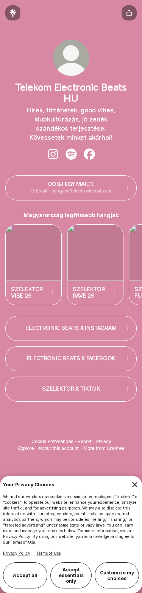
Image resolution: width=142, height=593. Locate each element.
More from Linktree (103, 448)
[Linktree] (12, 13)
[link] (53, 154)
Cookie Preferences (52, 441)
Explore (26, 448)
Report (85, 441)
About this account (58, 448)
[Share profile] (129, 13)
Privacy (103, 441)
